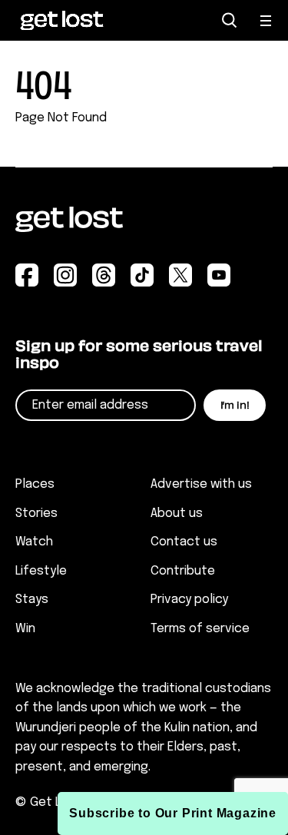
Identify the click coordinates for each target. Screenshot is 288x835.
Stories (36, 513)
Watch (34, 541)
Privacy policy (189, 599)
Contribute (183, 571)
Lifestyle (41, 571)
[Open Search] (229, 20)
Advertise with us (201, 484)
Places (35, 484)
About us (177, 513)
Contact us (184, 541)
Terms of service (200, 628)
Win (25, 628)
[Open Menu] (266, 20)
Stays (31, 599)
